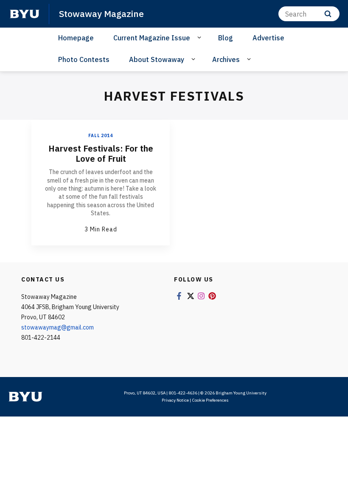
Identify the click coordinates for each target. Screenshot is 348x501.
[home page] (24, 14)
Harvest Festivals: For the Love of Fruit (100, 153)
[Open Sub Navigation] (200, 37)
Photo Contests (83, 59)
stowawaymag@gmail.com (57, 327)
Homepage (76, 38)
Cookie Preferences (210, 400)
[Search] (327, 13)
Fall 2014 (100, 135)
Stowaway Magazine (101, 14)
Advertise (268, 38)
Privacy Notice (175, 400)
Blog (225, 38)
